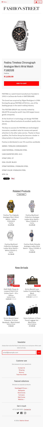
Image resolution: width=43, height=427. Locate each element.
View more (21, 194)
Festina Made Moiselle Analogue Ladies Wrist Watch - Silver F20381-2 (32, 246)
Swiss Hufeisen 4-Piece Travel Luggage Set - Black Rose (32, 320)
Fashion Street (11, 297)
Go (39, 352)
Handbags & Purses (21, 388)
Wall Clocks (21, 397)
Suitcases (21, 395)
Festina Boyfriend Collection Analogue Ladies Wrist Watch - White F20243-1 (11, 247)
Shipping (21, 370)
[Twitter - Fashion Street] (18, 413)
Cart (39, 2)
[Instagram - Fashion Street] (25, 413)
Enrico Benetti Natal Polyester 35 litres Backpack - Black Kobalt (11, 320)
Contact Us (21, 368)
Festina (6, 73)
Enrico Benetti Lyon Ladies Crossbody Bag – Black (32, 291)
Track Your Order (21, 374)
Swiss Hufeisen (32, 324)
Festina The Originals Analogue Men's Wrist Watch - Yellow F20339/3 (11, 218)
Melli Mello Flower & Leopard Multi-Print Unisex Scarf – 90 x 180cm (11, 292)
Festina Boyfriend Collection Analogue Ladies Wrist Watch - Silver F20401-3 (32, 218)
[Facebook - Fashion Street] (21, 413)
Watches (21, 399)
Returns (21, 372)
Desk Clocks (21, 393)
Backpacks (21, 390)
